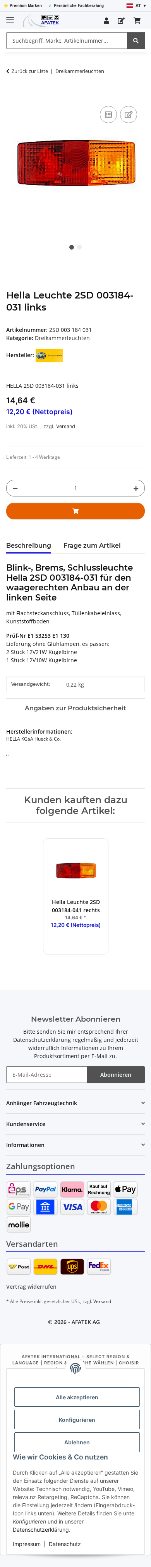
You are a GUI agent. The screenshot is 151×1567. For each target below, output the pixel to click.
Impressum (27, 1544)
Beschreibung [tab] (28, 545)
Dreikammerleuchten (62, 338)
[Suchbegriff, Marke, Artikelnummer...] (136, 40)
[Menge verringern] (15, 488)
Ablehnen (77, 1442)
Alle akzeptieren (77, 1397)
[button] (106, 20)
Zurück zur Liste (30, 71)
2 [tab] (79, 247)
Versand (65, 426)
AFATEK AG (86, 1322)
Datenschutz (65, 1544)
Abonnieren (115, 1074)
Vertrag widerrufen (31, 1286)
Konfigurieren (77, 1419)
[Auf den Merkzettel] (128, 114)
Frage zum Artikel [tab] (92, 545)
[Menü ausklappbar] (10, 16)
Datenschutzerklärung (41, 1529)
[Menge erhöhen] (135, 488)
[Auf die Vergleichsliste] (108, 114)
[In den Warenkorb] (12, 95)
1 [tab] (71, 247)
